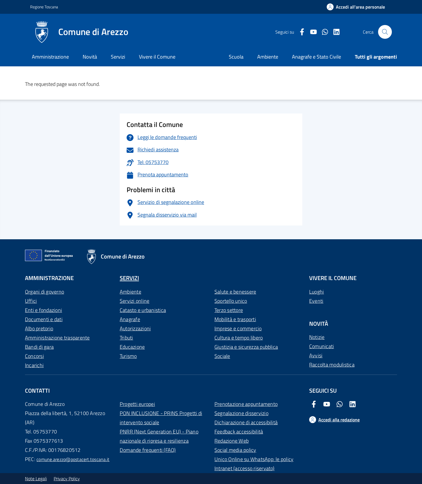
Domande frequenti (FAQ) (148, 450)
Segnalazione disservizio (241, 413)
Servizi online (134, 301)
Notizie (317, 337)
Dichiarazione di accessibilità (246, 422)
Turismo (128, 356)
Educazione (132, 347)
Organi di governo (44, 292)
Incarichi (34, 365)
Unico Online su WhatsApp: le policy (253, 459)
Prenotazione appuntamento (246, 404)
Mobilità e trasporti (235, 319)
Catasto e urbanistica (143, 310)
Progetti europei (137, 404)
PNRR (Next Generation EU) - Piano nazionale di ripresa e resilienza (159, 436)
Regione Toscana (44, 7)
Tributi (126, 338)
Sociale (222, 356)
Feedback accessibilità (238, 431)
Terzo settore (228, 310)
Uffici (31, 301)
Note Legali (36, 478)
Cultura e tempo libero (238, 338)
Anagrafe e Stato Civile (316, 57)
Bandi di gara (39, 347)
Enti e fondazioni (43, 310)
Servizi (118, 57)
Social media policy (235, 450)
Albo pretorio (39, 328)
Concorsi (34, 356)
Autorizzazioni (135, 328)
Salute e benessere (235, 292)
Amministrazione (50, 57)
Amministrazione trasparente (57, 338)
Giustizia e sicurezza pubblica (246, 347)
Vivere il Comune (157, 57)
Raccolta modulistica (332, 365)
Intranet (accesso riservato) (244, 468)
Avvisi (315, 355)
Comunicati (321, 346)
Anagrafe (130, 319)
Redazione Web (231, 441)
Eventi (316, 301)
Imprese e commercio (238, 328)
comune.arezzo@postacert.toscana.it (72, 459)
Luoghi (316, 292)
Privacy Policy (67, 478)
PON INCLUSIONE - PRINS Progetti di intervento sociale (161, 417)
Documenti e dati (44, 319)
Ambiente (130, 292)
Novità (90, 57)
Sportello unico (230, 301)
